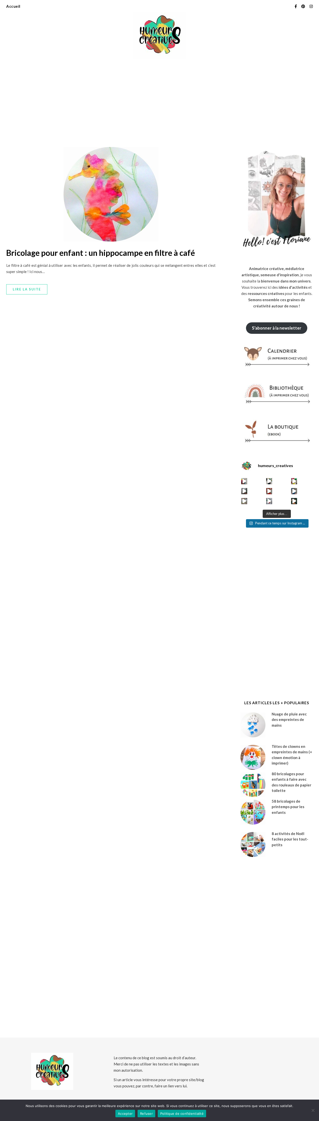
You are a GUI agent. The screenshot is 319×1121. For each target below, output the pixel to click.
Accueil (13, 6)
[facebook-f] (296, 6)
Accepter (125, 1114)
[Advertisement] (159, 100)
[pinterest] (303, 6)
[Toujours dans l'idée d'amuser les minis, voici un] (269, 491)
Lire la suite (27, 289)
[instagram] (311, 6)
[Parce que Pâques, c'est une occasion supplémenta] (244, 481)
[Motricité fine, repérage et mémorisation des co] (244, 491)
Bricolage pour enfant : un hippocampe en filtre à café (100, 253)
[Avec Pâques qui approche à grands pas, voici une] (294, 481)
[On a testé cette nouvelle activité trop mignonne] (294, 491)
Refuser (146, 1114)
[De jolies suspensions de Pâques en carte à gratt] (269, 481)
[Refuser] (312, 1110)
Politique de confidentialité (182, 1114)
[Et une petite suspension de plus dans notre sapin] (294, 501)
